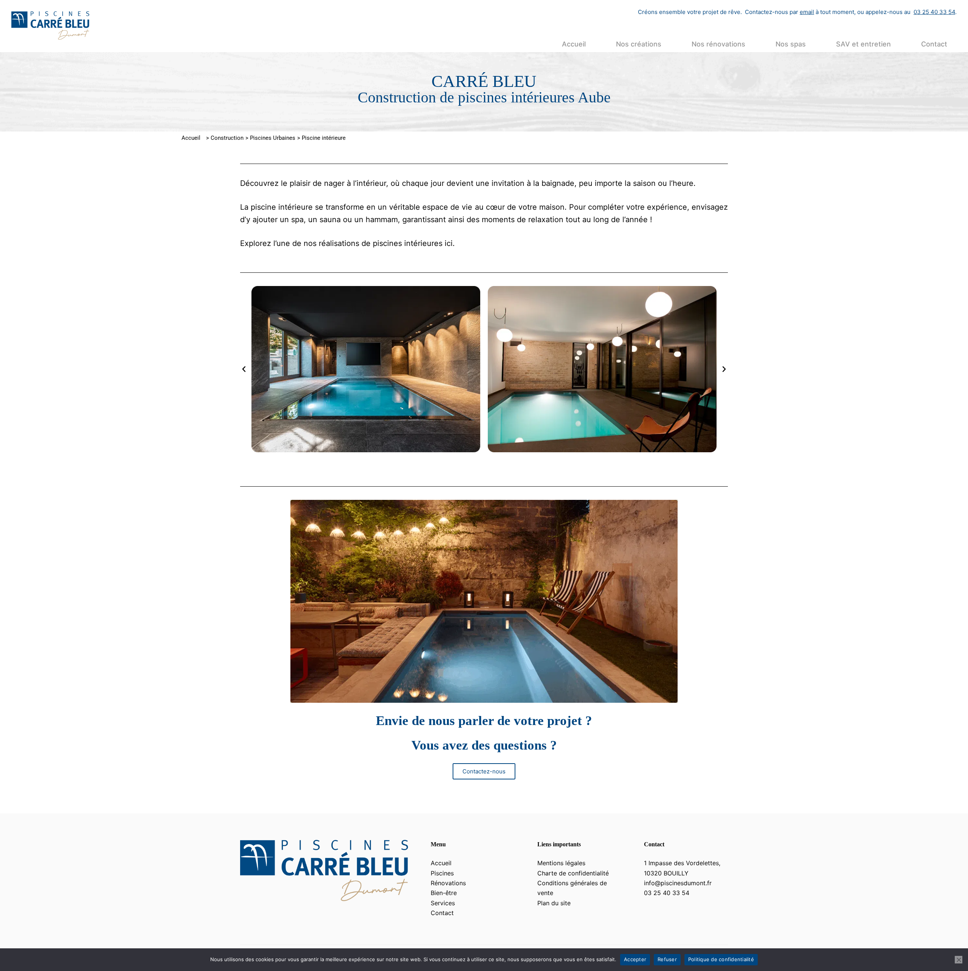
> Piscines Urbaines (270, 138)
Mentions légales (561, 863)
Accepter (635, 959)
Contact (934, 44)
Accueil (574, 44)
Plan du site (554, 903)
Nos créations (638, 44)
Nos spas (791, 44)
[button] (244, 369)
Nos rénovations (718, 44)
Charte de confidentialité (573, 873)
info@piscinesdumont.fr (678, 883)
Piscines (442, 873)
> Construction (225, 138)
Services (443, 903)
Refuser (667, 959)
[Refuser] (958, 959)
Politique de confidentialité (721, 959)
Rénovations (448, 883)
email (807, 11)
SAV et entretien (863, 44)
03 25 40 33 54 (934, 11)
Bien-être (444, 893)
